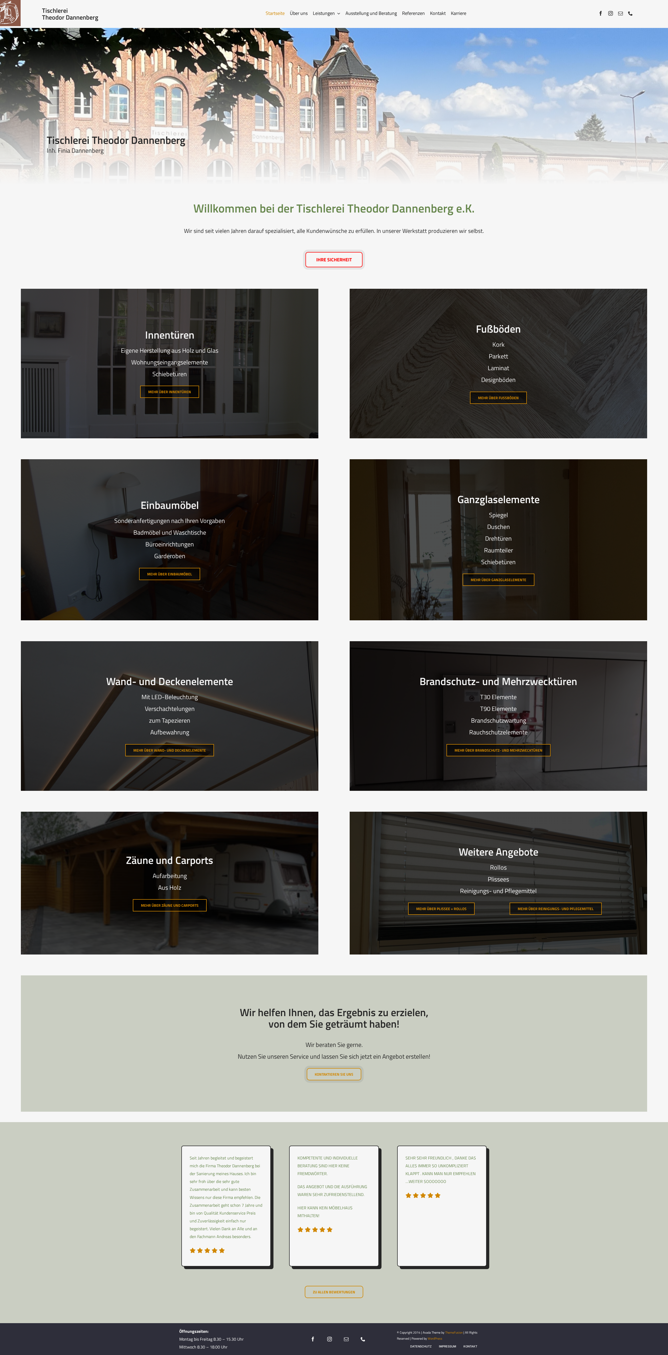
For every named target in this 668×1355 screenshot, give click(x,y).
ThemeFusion (454, 1332)
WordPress (435, 1338)
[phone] (630, 13)
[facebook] (600, 13)
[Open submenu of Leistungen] (337, 13)
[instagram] (610, 13)
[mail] (620, 13)
